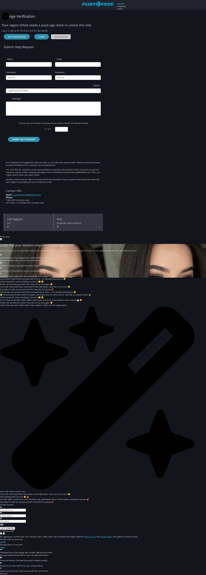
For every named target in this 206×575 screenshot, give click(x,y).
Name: (10, 59)
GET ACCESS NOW (17, 36)
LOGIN (3, 542)
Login (41, 36)
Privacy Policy (106, 536)
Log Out (120, 3)
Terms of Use (90, 536)
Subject (96, 85)
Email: (59, 59)
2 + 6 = (48, 128)
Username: (9, 72)
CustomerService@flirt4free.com (26, 195)
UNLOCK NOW (61, 36)
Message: (16, 98)
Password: (59, 72)
